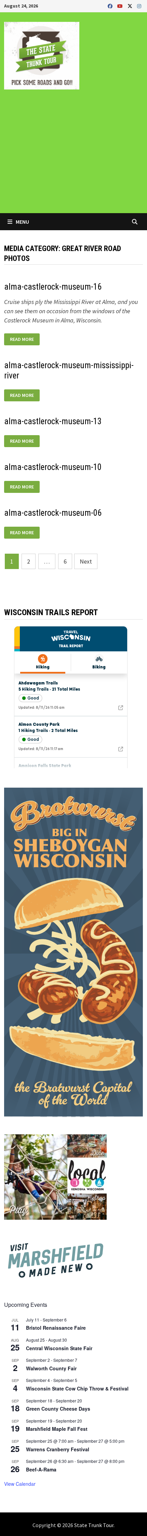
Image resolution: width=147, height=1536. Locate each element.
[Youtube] (121, 6)
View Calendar (20, 1483)
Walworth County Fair (51, 1368)
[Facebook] (111, 6)
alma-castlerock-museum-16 (53, 287)
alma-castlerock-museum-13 (53, 421)
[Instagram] (139, 6)
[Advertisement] (73, 156)
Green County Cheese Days (58, 1408)
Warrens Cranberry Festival (57, 1449)
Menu (22, 221)
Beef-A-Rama (41, 1469)
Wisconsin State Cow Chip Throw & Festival (77, 1388)
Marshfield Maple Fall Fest (57, 1428)
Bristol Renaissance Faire (56, 1327)
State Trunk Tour (93, 1525)
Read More (24, 339)
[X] (130, 6)
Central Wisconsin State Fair (59, 1348)
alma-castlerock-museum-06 (53, 513)
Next (86, 561)
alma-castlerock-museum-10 (53, 467)
